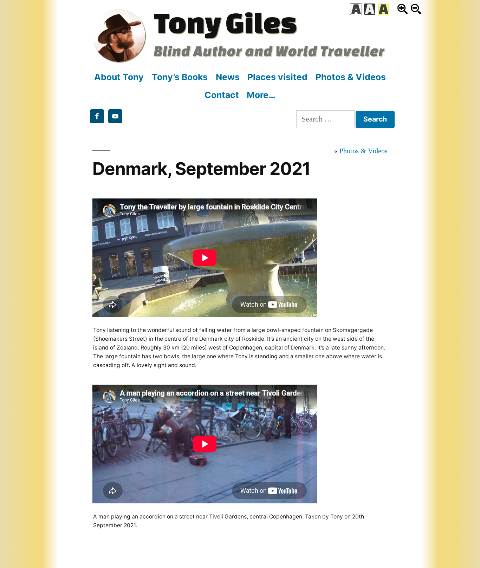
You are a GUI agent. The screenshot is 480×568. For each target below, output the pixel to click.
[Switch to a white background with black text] (356, 9)
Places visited (277, 77)
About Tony (119, 77)
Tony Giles (225, 22)
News (228, 77)
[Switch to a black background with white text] (370, 9)
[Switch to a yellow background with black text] (383, 9)
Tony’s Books (180, 77)
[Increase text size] (402, 9)
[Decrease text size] (416, 9)
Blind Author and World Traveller (269, 51)
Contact (222, 95)
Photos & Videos (351, 77)
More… (261, 95)
